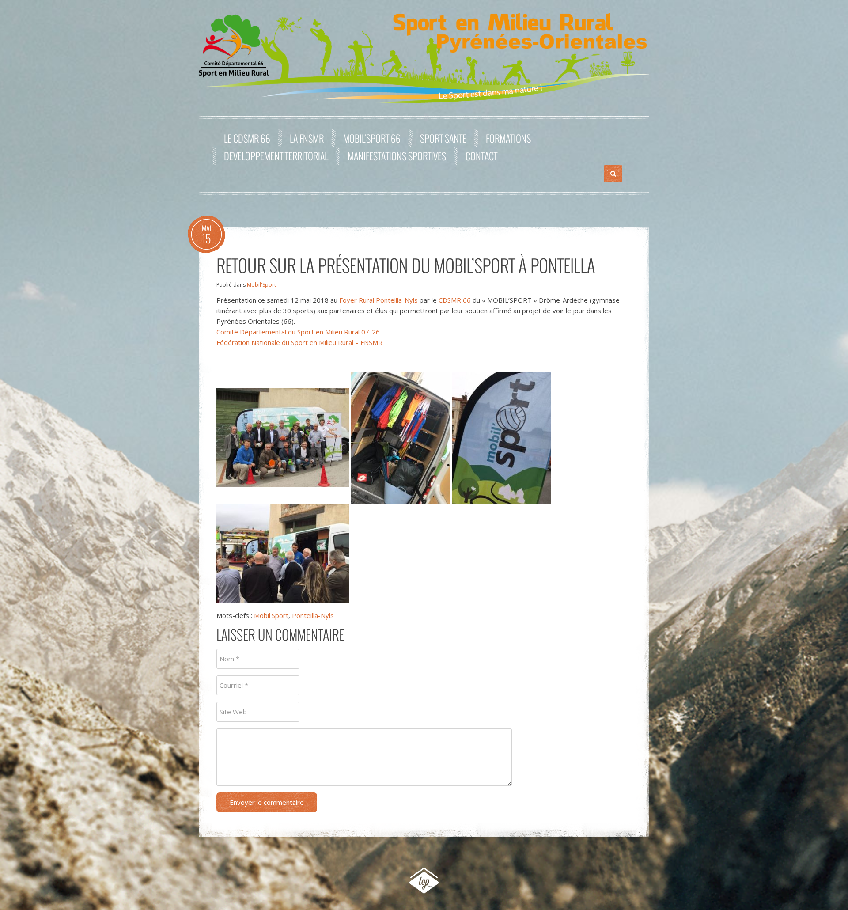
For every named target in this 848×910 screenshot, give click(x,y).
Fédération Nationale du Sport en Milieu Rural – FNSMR (299, 342)
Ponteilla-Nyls (313, 615)
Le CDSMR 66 (247, 138)
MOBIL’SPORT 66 (372, 138)
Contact (481, 156)
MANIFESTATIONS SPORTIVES (397, 156)
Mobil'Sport (261, 284)
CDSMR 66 (455, 300)
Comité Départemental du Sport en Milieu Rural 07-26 (298, 331)
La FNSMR (307, 138)
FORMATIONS (508, 138)
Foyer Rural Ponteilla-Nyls (378, 300)
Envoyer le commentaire (267, 802)
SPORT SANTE (443, 138)
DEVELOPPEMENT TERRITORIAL (276, 156)
